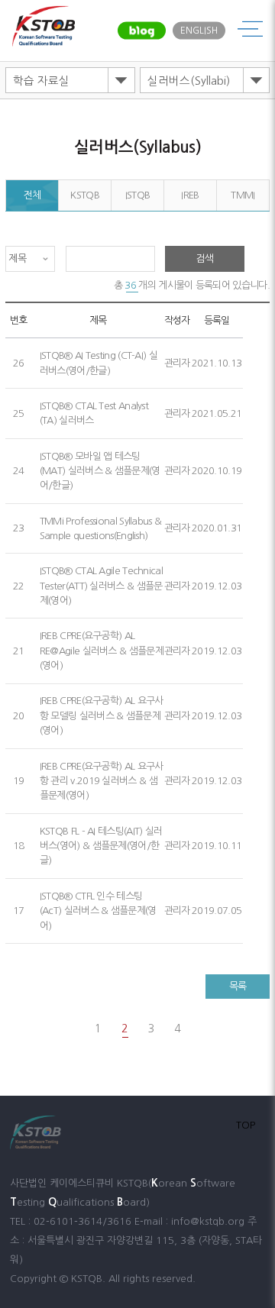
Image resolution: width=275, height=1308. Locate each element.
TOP (245, 1125)
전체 (32, 195)
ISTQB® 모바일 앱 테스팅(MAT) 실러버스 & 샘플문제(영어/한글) (100, 471)
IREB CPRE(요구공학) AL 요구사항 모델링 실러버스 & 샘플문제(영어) (101, 715)
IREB (190, 195)
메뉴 (250, 30)
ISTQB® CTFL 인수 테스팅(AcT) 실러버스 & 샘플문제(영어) (98, 911)
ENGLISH (199, 30)
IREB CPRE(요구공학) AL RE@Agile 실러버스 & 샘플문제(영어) (101, 650)
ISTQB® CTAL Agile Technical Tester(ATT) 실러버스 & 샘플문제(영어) (101, 586)
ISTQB (137, 195)
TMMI (242, 195)
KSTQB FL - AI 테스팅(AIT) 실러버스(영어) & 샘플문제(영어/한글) (101, 846)
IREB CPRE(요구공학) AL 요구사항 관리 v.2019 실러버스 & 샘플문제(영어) (101, 781)
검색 (205, 258)
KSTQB (84, 195)
